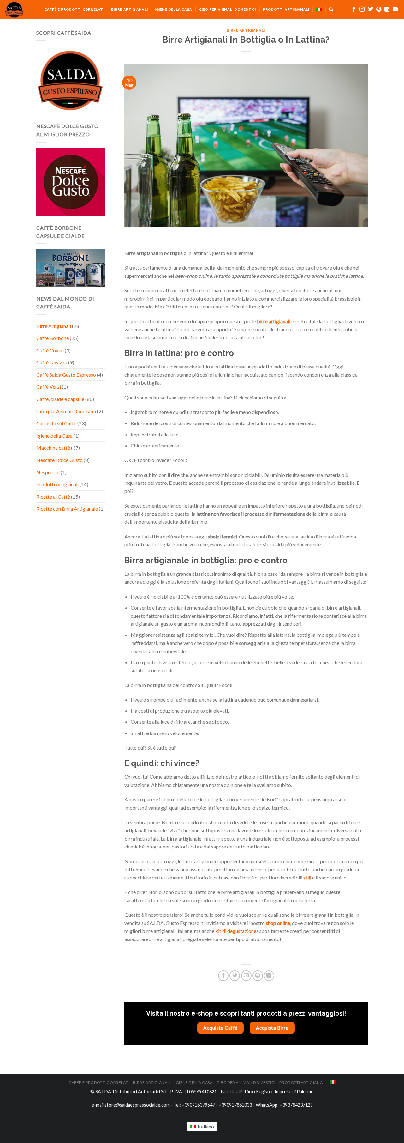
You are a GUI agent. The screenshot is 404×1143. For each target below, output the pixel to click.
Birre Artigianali (129, 9)
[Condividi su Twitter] (234, 975)
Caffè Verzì (48, 387)
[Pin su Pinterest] (257, 975)
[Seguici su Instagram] (362, 9)
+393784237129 (296, 1105)
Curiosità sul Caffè (56, 423)
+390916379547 (198, 1105)
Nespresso (48, 472)
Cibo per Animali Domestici (227, 9)
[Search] (331, 9)
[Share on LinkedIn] (269, 975)
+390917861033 (235, 1105)
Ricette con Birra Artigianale (67, 509)
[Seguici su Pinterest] (378, 9)
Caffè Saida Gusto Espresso (66, 375)
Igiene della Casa (173, 9)
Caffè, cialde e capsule (60, 399)
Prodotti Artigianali (286, 9)
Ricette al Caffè (53, 497)
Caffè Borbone (52, 338)
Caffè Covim (50, 350)
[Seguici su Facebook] (353, 9)
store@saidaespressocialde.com (137, 1105)
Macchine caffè (53, 448)
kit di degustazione (235, 931)
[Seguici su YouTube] (395, 9)
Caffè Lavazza (51, 362)
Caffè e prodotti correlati (74, 9)
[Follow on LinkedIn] (386, 9)
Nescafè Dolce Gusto (59, 460)
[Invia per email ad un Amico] (246, 975)
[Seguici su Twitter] (370, 9)
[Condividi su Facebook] (223, 975)
